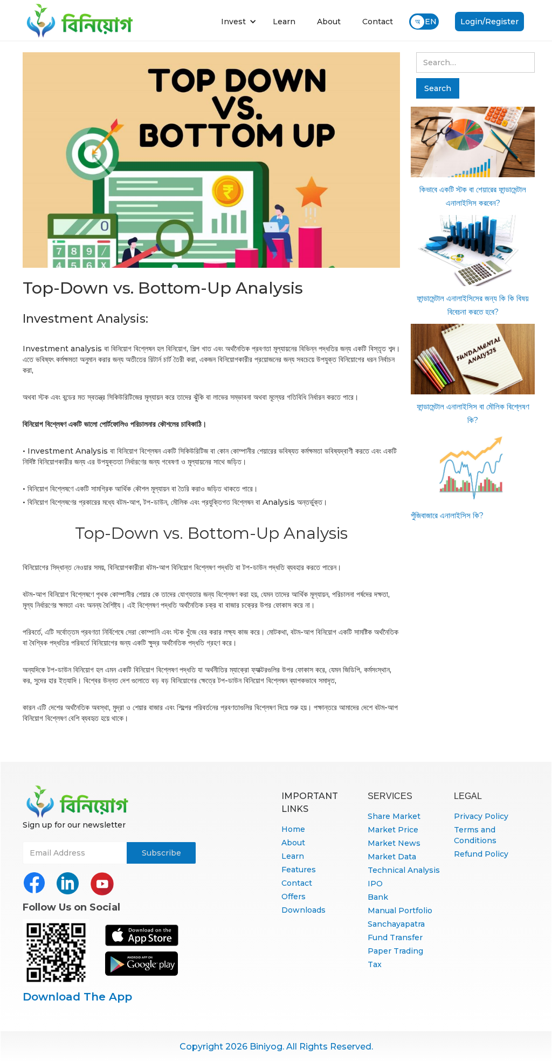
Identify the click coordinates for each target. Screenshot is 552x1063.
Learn (284, 21)
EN (431, 21)
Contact (377, 21)
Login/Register (489, 21)
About (329, 21)
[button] (238, 21)
